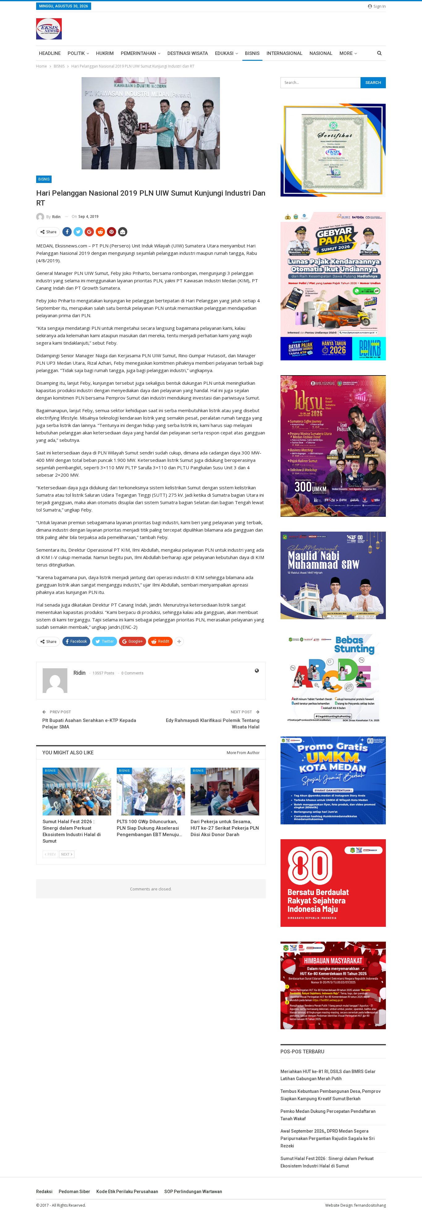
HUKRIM (105, 53)
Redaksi (44, 1191)
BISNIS (252, 53)
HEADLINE (50, 53)
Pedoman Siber (74, 1191)
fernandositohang (370, 1205)
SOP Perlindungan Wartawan (193, 1191)
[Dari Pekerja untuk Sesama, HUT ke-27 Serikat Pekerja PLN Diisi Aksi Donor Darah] (225, 791)
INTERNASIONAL (284, 53)
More (346, 53)
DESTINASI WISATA (187, 53)
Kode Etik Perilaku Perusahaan (127, 1191)
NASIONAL (321, 53)
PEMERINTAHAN (138, 53)
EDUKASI (224, 53)
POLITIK (76, 53)
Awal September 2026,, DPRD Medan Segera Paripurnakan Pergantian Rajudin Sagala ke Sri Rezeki (328, 1138)
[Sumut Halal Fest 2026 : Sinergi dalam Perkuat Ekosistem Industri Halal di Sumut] (77, 791)
